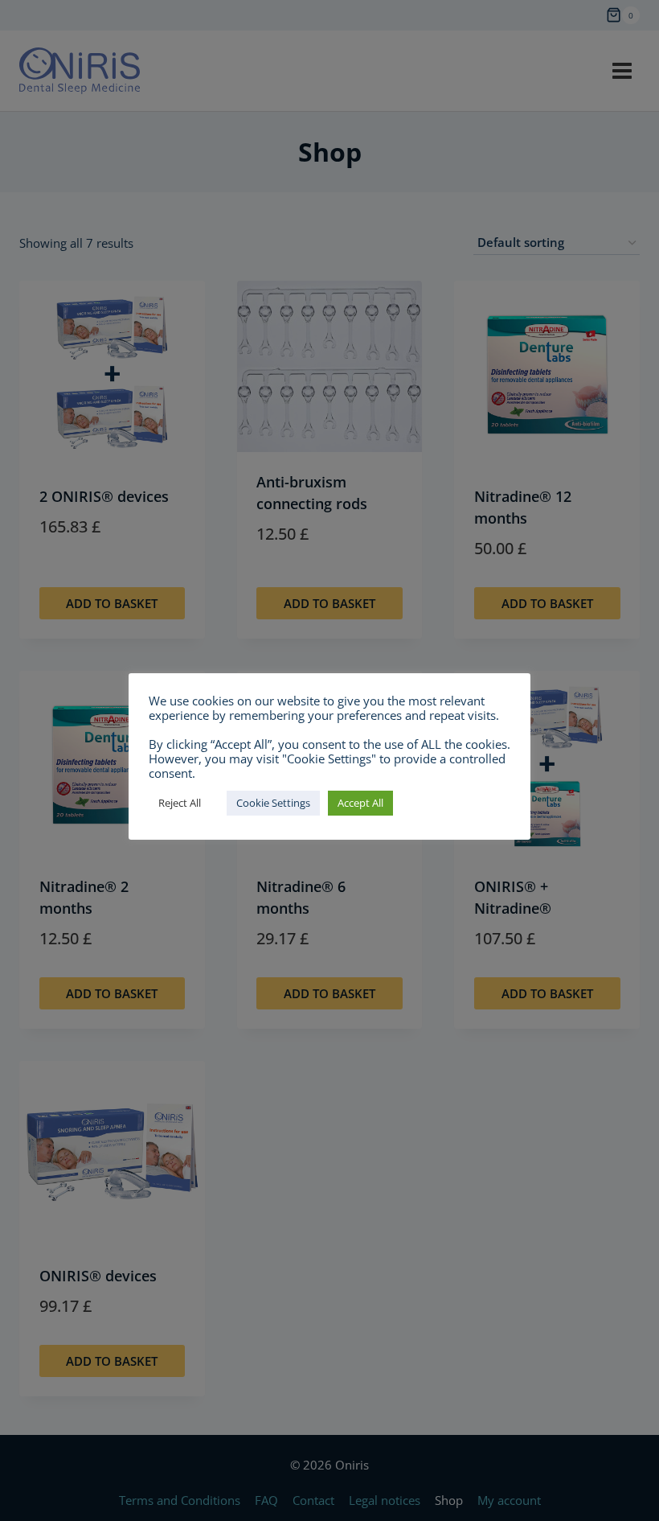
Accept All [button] (360, 802)
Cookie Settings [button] (273, 802)
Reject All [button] (179, 802)
